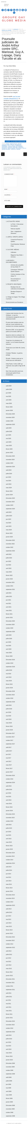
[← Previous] (3, 154)
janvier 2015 (9, 849)
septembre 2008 (10, 1116)
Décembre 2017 (10, 733)
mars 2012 (9, 968)
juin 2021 (8, 600)
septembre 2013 (10, 905)
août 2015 (8, 824)
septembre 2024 (10, 466)
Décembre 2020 (10, 621)
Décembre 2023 (10, 498)
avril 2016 (8, 800)
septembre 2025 (10, 424)
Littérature (13, 252)
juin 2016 (8, 793)
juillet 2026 (9, 389)
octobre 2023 (9, 505)
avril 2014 (8, 880)
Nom (6, 189)
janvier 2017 (9, 772)
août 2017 (8, 747)
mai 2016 (8, 796)
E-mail (25, 10)
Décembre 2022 (10, 540)
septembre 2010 (10, 1031)
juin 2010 (8, 1042)
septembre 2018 (10, 701)
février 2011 (9, 1014)
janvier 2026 (9, 410)
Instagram (20, 10)
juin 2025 (8, 435)
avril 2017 (8, 761)
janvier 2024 (9, 494)
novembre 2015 (10, 817)
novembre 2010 (10, 1024)
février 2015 (9, 845)
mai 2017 (8, 758)
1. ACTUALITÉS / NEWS (13, 221)
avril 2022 (8, 568)
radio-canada (11, 148)
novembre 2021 (10, 582)
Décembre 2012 (10, 937)
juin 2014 (8, 873)
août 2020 (8, 635)
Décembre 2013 (10, 894)
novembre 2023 (10, 501)
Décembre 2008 (10, 1105)
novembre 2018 (10, 694)
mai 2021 (8, 603)
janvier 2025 (9, 452)
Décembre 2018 (10, 691)
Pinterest (11, 10)
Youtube (17, 10)
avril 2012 (8, 965)
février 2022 (9, 575)
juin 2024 (8, 477)
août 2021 (8, 593)
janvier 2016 (9, 810)
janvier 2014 (9, 891)
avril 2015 (8, 838)
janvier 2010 (9, 1059)
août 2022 (8, 554)
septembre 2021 (10, 589)
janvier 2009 (9, 1102)
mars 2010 (9, 1052)
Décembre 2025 (10, 414)
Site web (7, 200)
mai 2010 (8, 1045)
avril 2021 (8, 607)
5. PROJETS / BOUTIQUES (13, 284)
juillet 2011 (9, 996)
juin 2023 (8, 519)
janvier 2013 (9, 933)
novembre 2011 (10, 982)
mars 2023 (9, 529)
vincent (18, 149)
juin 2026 (8, 393)
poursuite (4, 148)
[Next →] (25, 154)
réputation (19, 148)
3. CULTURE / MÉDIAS (12, 249)
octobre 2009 (9, 1070)
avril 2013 (8, 923)
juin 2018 (8, 712)
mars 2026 (9, 403)
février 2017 (9, 768)
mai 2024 (8, 480)
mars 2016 (9, 803)
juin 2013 (8, 916)
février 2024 (9, 491)
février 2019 (9, 684)
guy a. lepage (11, 145)
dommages (4, 145)
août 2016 (8, 786)
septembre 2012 (10, 947)
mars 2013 (9, 926)
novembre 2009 (10, 1066)
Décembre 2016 (10, 775)
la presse (9, 147)
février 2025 (9, 449)
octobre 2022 (9, 547)
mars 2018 (9, 722)
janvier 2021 (9, 617)
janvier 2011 (9, 1017)
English (6, 5)
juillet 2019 (9, 670)
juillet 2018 (9, 708)
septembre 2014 (10, 863)
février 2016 (9, 807)
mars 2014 (9, 884)
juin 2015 (8, 831)
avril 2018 (8, 719)
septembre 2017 (10, 744)
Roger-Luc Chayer (6, 30)
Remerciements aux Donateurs (14, 302)
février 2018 (9, 726)
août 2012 (8, 951)
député (12, 144)
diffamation (18, 144)
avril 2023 (8, 526)
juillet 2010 (9, 1038)
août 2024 (8, 470)
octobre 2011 (9, 986)
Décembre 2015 (10, 814)
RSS (23, 10)
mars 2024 (9, 487)
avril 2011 (8, 1007)
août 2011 (8, 993)
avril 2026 (8, 400)
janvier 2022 (9, 579)
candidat (4, 144)
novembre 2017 (10, 737)
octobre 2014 (9, 859)
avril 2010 (8, 1049)
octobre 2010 (9, 1028)
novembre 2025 (10, 417)
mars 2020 (9, 652)
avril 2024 (8, 484)
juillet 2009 (9, 1081)
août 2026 (8, 386)
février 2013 (9, 930)
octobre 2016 (9, 779)
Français (6, 4)
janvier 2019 (9, 687)
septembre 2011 (10, 989)
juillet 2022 (9, 558)
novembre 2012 (10, 940)
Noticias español (15, 228)
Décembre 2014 (10, 852)
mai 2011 (8, 1003)
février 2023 (9, 533)
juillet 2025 (9, 431)
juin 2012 (8, 958)
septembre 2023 (10, 508)
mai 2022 (8, 565)
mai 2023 (8, 522)
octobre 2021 (9, 586)
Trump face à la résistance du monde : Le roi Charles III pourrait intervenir (15, 342)
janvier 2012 (9, 975)
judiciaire (4, 147)
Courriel (7, 195)
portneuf (20, 147)
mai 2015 (8, 835)
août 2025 (8, 428)
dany (8, 144)
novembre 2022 (10, 543)
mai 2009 (8, 1088)
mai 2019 (8, 673)
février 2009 (9, 1098)
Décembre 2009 (10, 1063)
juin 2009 (8, 1084)
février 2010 (9, 1056)
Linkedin (14, 10)
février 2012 (9, 972)
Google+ (8, 10)
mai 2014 (8, 877)
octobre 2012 (9, 944)
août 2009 (8, 1077)
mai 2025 (8, 438)
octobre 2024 (9, 463)
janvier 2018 (9, 730)
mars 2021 (9, 610)
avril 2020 (8, 649)
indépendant (19, 145)
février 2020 (9, 656)
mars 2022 (9, 572)
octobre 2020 (9, 628)
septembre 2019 (10, 666)
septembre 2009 (10, 1074)
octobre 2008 (9, 1112)
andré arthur (13, 143)
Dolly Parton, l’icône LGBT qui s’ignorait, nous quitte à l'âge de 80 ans (15, 365)
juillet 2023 (9, 515)
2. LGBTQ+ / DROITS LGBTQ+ (14, 237)
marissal (15, 147)
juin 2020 (8, 642)
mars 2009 (9, 1095)
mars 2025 (9, 445)
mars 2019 (9, 680)
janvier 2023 (9, 536)
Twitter (5, 10)
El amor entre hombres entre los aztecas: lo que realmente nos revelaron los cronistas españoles (15, 324)
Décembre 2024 (10, 456)
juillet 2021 (9, 596)
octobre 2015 (9, 821)
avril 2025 (8, 442)
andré (7, 143)
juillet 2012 (9, 954)
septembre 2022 (10, 550)
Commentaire (9, 174)
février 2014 (9, 887)
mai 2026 (8, 396)
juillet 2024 (9, 473)
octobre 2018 (9, 698)
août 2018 (8, 705)
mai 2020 (8, 645)
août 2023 (8, 512)
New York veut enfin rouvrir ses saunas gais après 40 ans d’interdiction (14, 373)
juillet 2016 (9, 789)
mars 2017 (9, 765)
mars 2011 (9, 1010)
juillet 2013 (9, 912)
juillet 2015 (9, 828)
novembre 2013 (10, 898)
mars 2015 (9, 842)
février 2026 (9, 407)
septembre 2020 (10, 631)
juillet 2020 (9, 638)
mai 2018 (8, 715)
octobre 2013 (9, 902)
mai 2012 (8, 961)
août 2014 (8, 866)
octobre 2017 (9, 740)
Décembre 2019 (10, 659)
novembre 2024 (10, 459)
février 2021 (9, 614)
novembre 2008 (10, 1109)
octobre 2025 (9, 421)
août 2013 (8, 909)
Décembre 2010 (10, 1021)
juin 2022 (8, 561)
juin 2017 (8, 754)
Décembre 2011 (10, 979)
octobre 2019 (9, 663)
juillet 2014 (9, 870)
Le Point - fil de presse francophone (15, 141)
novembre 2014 (10, 856)
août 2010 (8, 1035)
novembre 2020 (10, 624)
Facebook (2, 10)
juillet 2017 (9, 751)
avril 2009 (8, 1091)
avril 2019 (8, 677)
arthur (19, 143)
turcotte (13, 149)
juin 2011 (8, 1000)
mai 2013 (8, 919)
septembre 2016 (10, 782)
